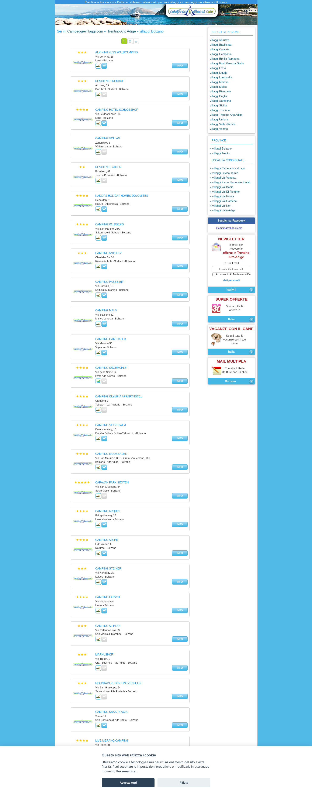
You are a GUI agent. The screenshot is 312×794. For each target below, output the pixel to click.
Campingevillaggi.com (229, 228)
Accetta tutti (128, 782)
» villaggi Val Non (220, 205)
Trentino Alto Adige (121, 31)
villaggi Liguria (218, 72)
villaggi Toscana (220, 110)
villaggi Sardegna (220, 100)
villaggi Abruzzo (219, 40)
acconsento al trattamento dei (233, 277)
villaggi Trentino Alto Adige (226, 114)
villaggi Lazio (218, 68)
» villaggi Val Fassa (222, 196)
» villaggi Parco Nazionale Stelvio (230, 182)
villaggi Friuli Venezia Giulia (227, 63)
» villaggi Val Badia (221, 187)
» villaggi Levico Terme (224, 173)
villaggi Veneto (219, 128)
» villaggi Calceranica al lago (227, 168)
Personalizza (125, 771)
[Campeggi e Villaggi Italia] (190, 12)
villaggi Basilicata (220, 44)
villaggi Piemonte (220, 91)
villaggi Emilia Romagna (224, 58)
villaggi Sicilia (218, 105)
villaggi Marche (219, 82)
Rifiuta (184, 782)
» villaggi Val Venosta (223, 177)
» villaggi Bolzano (221, 148)
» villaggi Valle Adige (222, 210)
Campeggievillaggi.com (85, 31)
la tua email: (231, 263)
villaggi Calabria (219, 49)
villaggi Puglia (218, 96)
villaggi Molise (218, 86)
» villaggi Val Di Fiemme (225, 191)
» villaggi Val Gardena (223, 201)
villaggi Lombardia (221, 77)
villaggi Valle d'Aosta (222, 124)
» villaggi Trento (219, 153)
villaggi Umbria (219, 119)
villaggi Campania (221, 54)
